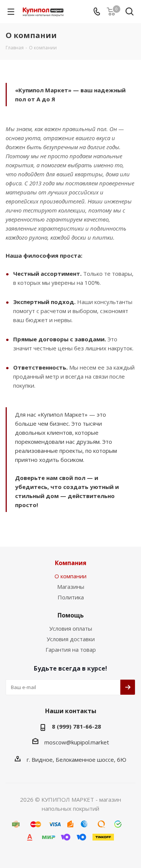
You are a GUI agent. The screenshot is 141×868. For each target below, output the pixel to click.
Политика (71, 597)
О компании (70, 576)
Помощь (71, 615)
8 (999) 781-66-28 (76, 726)
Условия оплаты (70, 628)
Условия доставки (71, 639)
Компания (70, 563)
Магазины (70, 586)
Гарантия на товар (70, 649)
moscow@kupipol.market (76, 742)
